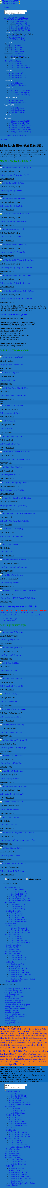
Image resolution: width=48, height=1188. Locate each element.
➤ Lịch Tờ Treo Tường (12, 953)
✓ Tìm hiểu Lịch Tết (16, 964)
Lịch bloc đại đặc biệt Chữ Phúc (11, 237)
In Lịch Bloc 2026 (30, 1040)
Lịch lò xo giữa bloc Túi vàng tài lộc (13, 748)
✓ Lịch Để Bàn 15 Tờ (17, 38)
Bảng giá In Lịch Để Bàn (13, 1023)
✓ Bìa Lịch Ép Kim (16, 47)
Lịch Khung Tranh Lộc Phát (10, 444)
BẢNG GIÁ (8, 118)
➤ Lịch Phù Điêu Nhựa (12, 951)
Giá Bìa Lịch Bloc (29, 1038)
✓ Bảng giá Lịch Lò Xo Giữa (19, 127)
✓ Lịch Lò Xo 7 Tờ (16, 73)
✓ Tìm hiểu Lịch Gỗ (16, 977)
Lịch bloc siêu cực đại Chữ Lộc (11, 717)
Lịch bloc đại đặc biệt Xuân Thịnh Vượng (15, 283)
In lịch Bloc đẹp (10, 1021)
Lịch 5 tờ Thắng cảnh (7, 380)
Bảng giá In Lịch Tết (11, 995)
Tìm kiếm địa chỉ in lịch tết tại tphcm (17, 1005)
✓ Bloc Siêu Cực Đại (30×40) (19, 26)
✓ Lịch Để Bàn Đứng (17, 40)
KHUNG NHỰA (10, 97)
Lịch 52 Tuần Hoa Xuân (8, 825)
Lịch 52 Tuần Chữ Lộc (8, 552)
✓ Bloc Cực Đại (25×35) (18, 24)
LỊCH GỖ (8, 80)
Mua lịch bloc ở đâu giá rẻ (13, 1001)
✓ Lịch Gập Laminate (17, 112)
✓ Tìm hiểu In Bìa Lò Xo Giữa (20, 975)
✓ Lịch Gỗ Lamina (16, 83)
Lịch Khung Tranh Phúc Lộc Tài (11, 686)
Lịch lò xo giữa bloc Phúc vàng (11, 732)
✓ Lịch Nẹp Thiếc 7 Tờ (17, 77)
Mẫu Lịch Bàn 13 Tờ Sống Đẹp (11, 536)
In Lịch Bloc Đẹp (17, 1043)
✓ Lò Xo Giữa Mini (16, 61)
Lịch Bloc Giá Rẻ (27, 1045)
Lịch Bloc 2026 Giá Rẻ (17, 1045)
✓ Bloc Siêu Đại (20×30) (18, 22)
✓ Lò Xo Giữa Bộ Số (16, 63)
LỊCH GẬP (8, 88)
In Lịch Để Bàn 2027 (12, 999)
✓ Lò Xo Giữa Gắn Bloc (18, 66)
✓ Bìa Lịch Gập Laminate (18, 928)
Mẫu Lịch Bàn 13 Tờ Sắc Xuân (11, 763)
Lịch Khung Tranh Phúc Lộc (10, 475)
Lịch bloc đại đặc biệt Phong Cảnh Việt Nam (16, 298)
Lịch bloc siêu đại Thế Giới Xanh (12, 871)
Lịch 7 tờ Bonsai (6, 428)
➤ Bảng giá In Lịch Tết (12, 981)
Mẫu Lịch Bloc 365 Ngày (23, 1056)
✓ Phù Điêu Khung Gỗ (17, 85)
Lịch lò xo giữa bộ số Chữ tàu (10, 655)
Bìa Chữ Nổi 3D (14, 1029)
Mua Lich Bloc (32, 1048)
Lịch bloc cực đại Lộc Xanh (10, 413)
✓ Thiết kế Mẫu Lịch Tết (18, 968)
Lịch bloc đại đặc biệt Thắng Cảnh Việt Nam (16, 268)
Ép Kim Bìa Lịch (19, 1064)
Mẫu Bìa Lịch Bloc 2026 (34, 1051)
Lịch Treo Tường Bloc (17, 1047)
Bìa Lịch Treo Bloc (26, 1033)
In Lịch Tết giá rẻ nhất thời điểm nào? (17, 989)
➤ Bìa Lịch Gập (10, 926)
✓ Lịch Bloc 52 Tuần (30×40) (19, 30)
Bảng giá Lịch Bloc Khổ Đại (14, 1017)
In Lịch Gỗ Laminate (7, 621)
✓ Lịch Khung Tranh (16, 100)
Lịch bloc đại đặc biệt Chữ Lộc (11, 191)
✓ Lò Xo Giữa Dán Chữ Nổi (19, 68)
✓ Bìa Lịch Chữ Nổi (16, 52)
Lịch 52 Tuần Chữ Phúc (8, 671)
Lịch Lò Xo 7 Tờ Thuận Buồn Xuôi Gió (14, 521)
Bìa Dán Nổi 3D (27, 1029)
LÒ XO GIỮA (9, 59)
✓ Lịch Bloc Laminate (17, 110)
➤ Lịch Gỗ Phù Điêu (11, 947)
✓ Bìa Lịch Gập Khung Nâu (19, 93)
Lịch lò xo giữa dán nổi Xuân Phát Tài (13, 567)
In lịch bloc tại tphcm (11, 1013)
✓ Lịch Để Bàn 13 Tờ (17, 36)
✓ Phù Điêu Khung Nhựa (18, 102)
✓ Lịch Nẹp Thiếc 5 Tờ (17, 75)
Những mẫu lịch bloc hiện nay (15, 1009)
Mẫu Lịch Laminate (11, 1011)
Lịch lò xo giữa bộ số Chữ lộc (10, 640)
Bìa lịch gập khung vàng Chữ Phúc (12, 490)
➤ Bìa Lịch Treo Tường (12, 911)
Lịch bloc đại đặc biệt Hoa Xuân (11, 206)
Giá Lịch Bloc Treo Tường (15, 1040)
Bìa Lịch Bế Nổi (30, 1031)
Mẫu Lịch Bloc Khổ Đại (14, 1059)
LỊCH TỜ (8, 70)
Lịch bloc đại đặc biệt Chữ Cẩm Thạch (13, 221)
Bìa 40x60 (3, 1029)
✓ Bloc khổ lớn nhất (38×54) (19, 28)
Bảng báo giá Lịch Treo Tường (15, 1015)
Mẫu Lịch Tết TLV (11, 1019)
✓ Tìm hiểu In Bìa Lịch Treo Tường (22, 979)
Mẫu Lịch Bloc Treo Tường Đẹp (28, 1061)
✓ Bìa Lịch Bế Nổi (16, 50)
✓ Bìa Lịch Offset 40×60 (18, 922)
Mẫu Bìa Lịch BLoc (12, 1050)
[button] (6, 7)
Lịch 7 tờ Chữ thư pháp (8, 701)
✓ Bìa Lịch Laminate (16, 56)
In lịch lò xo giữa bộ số (12, 1003)
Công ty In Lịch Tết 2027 (13, 993)
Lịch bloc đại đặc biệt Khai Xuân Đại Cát (14, 175)
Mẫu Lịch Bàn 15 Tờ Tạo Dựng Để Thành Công (17, 840)
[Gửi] (5, 1090)
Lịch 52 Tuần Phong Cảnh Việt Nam (13, 396)
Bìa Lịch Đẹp (19, 1036)
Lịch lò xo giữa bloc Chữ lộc (10, 856)
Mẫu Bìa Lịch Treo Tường (37, 1054)
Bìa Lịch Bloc (5, 1031)
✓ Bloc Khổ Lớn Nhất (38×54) (20, 900)
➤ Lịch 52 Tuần (10, 924)
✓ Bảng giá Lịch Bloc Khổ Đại (20, 132)
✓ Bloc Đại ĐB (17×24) (17, 892)
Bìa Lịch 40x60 (40, 1029)
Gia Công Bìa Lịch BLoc (13, 1038)
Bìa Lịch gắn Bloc (12, 1033)
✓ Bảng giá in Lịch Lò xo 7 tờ (19, 125)
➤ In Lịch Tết (9, 962)
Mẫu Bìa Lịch (42, 1048)
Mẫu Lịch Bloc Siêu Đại (31, 1059)
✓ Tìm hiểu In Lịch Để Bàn (19, 972)
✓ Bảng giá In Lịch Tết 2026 (19, 121)
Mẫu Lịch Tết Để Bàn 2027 (14, 1007)
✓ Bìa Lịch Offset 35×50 (18, 919)
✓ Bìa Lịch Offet (15, 45)
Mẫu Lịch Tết (3, 140)
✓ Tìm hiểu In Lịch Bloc (18, 970)
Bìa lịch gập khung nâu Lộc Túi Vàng (13, 506)
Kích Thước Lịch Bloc (31, 1043)
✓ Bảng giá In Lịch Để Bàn (19, 123)
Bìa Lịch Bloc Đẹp (17, 1031)
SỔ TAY (7, 115)
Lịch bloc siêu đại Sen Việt (9, 583)
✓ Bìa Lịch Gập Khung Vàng (19, 95)
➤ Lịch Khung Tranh (12, 949)
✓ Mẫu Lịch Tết (15, 966)
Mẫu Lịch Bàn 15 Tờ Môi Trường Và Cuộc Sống (17, 598)
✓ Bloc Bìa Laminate (16, 17)
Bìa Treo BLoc (29, 1036)
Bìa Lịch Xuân (8, 1036)
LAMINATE (9, 105)
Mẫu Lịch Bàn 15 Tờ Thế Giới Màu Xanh (15, 459)
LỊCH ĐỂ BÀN (10, 33)
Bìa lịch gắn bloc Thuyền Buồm (11, 365)
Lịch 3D (40, 1043)
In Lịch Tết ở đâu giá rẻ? (13, 991)
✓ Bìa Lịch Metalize (16, 54)
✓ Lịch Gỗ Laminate (16, 108)
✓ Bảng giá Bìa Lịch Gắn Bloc (20, 129)
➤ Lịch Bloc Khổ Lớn (12, 888)
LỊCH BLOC (9, 15)
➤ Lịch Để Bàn (10, 902)
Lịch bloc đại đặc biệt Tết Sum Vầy (12, 252)
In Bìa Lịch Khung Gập (8, 619)
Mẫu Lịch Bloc (6, 1056)
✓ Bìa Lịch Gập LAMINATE (19, 91)
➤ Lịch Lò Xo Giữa (11, 934)
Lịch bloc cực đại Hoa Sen (9, 778)
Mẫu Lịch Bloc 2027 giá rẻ (14, 997)
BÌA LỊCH (8, 42)
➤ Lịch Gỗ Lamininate (12, 945)
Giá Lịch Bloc (39, 1038)
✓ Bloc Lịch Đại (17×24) (18, 19)
